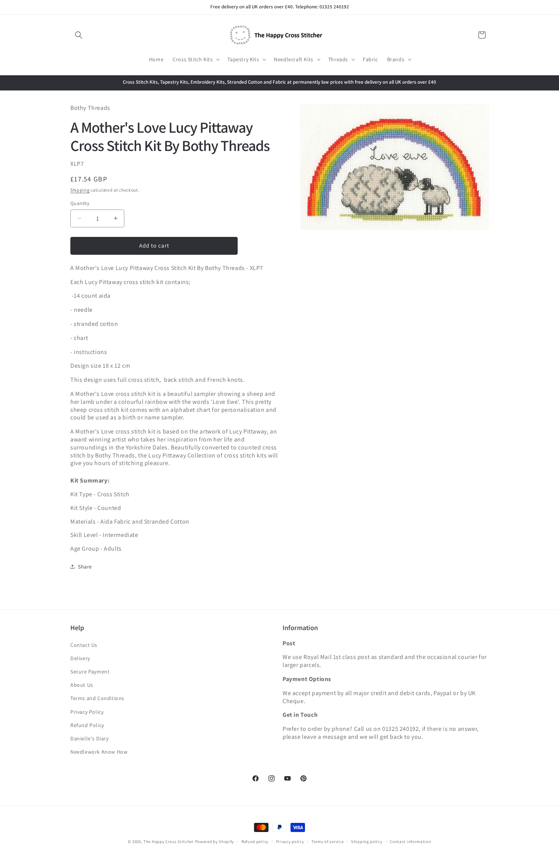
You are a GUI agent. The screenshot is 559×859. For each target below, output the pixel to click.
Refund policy (254, 841)
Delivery (80, 658)
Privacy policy (290, 841)
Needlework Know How (98, 751)
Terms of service (327, 841)
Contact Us (83, 644)
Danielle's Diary (89, 738)
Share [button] (85, 566)
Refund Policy (87, 725)
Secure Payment (90, 671)
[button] (78, 35)
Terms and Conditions (97, 698)
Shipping (80, 189)
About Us (81, 684)
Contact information (410, 841)
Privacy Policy (86, 711)
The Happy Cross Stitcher (168, 841)
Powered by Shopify (214, 841)
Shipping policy (367, 841)
